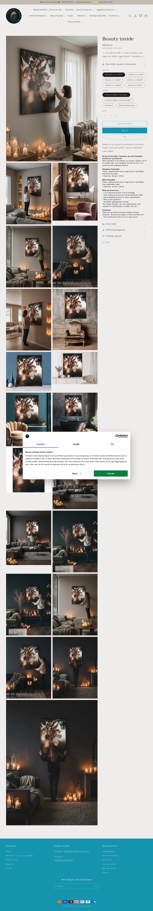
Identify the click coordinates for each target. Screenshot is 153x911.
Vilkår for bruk (11, 860)
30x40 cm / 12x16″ (136, 75)
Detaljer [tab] (76, 444)
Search (8, 851)
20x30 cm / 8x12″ (135, 85)
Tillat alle (110, 473)
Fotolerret (109, 105)
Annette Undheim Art (63, 860)
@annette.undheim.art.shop (76, 851)
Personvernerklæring (110, 856)
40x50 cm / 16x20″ (113, 80)
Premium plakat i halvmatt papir (118, 100)
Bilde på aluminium (127, 105)
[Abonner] (95, 886)
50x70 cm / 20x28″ (135, 80)
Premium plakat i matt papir (116, 95)
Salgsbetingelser (108, 851)
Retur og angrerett (109, 868)
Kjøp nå (124, 131)
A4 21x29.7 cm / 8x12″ (114, 75)
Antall (104, 111)
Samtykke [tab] (41, 444)
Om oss (9, 868)
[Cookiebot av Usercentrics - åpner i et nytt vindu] (117, 436)
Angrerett (9, 864)
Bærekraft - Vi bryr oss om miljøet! (19, 856)
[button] (130, 16)
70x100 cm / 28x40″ (113, 85)
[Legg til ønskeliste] (124, 137)
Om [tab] (112, 444)
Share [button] (107, 242)
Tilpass (75, 473)
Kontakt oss (107, 860)
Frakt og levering (108, 864)
